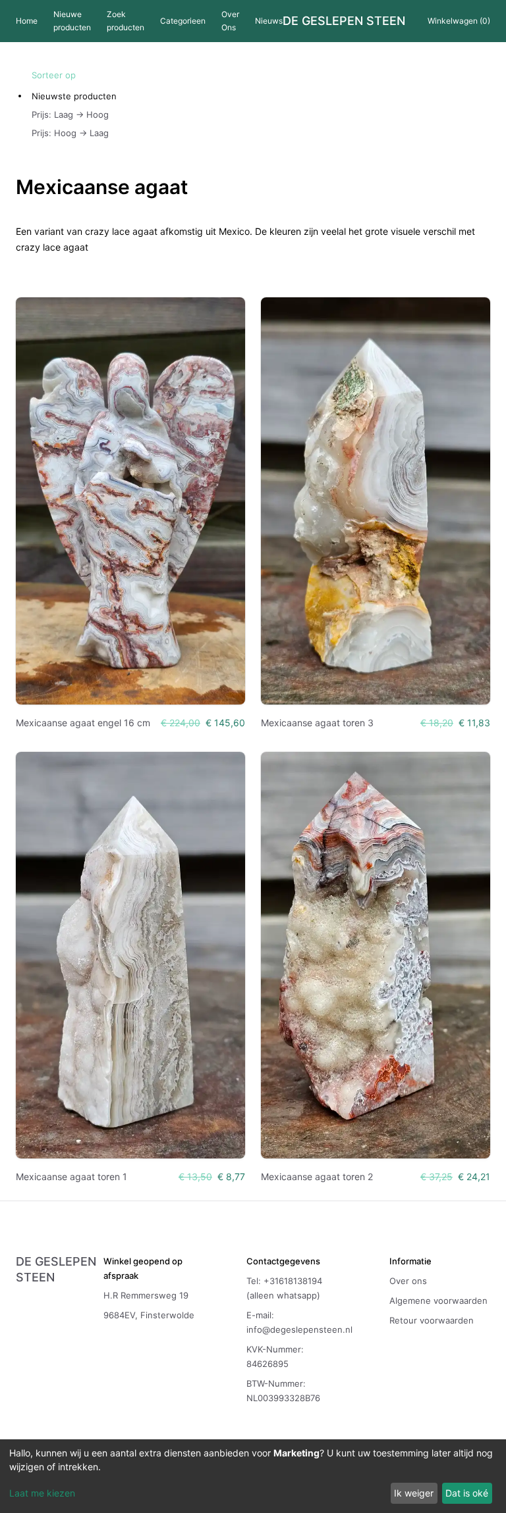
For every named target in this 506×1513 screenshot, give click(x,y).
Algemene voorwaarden (438, 1300)
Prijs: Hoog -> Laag (70, 133)
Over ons (408, 1281)
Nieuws (269, 21)
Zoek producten (125, 20)
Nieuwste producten (74, 96)
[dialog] (253, 1476)
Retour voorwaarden (431, 1320)
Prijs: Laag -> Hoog (70, 114)
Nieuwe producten (72, 20)
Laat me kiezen (42, 1493)
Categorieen (183, 21)
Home (27, 21)
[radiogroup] (74, 114)
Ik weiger (414, 1493)
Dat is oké (466, 1493)
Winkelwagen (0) (459, 21)
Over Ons (230, 20)
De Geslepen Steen (344, 21)
